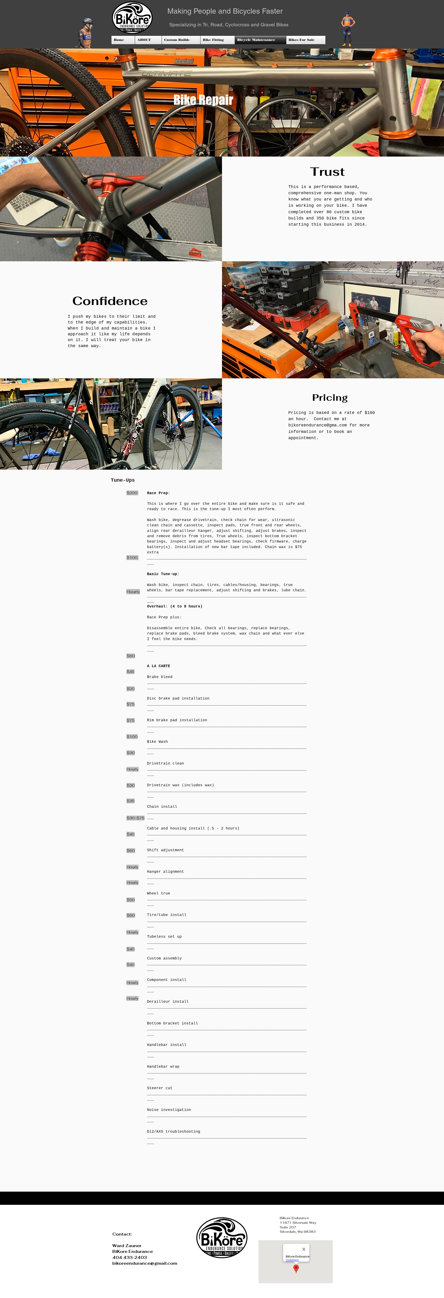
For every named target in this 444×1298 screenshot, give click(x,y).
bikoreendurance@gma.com (317, 425)
